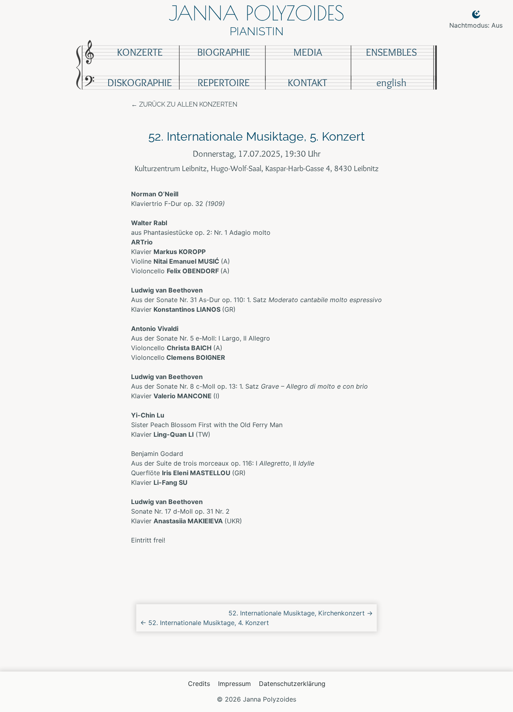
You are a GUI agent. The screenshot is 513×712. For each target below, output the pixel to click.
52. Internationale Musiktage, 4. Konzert (204, 623)
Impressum (234, 684)
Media (307, 52)
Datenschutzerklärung (292, 684)
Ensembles (391, 52)
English (391, 82)
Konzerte (140, 52)
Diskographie (139, 82)
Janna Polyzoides (256, 12)
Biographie (223, 52)
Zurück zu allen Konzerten (188, 104)
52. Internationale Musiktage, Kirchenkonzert (300, 613)
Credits (199, 684)
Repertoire (224, 82)
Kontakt (307, 82)
